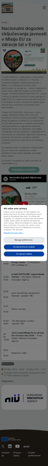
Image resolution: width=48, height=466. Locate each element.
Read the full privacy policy (14, 233)
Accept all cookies (24, 254)
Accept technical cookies (24, 247)
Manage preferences (24, 240)
